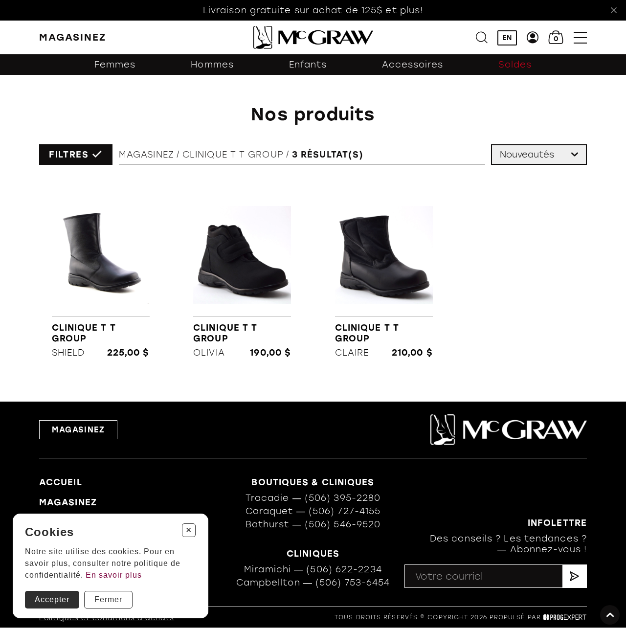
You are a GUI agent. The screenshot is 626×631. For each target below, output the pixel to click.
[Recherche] (482, 37)
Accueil (60, 482)
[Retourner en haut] (610, 615)
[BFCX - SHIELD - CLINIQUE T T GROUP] (100, 276)
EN (507, 38)
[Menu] (580, 37)
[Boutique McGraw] (313, 37)
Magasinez (146, 154)
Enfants (308, 64)
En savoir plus (114, 575)
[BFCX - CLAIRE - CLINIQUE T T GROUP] (383, 276)
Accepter (52, 599)
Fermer (108, 599)
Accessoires (412, 64)
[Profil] (533, 37)
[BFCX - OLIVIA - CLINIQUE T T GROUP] (242, 276)
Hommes (212, 64)
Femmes (115, 64)
